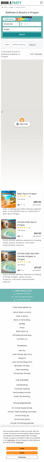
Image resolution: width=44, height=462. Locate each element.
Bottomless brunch (22, 393)
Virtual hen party (22, 419)
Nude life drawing (22, 396)
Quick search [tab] (9, 19)
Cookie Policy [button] (11, 440)
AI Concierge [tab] (24, 19)
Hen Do (22, 351)
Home (5, 7)
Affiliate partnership (22, 335)
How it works (22, 316)
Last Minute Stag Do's (22, 362)
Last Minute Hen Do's (22, 354)
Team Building (22, 370)
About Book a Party (22, 312)
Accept (22, 448)
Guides (22, 324)
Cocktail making (22, 389)
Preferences (22, 457)
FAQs (22, 328)
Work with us (22, 331)
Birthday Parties (22, 366)
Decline (22, 453)
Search (22, 34)
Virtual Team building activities (22, 412)
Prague (11, 7)
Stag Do (22, 358)
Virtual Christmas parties (22, 423)
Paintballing (22, 385)
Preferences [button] (19, 442)
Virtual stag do (22, 416)
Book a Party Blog (22, 320)
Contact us (22, 339)
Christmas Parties (22, 373)
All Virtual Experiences (22, 408)
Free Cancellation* (23, 291)
